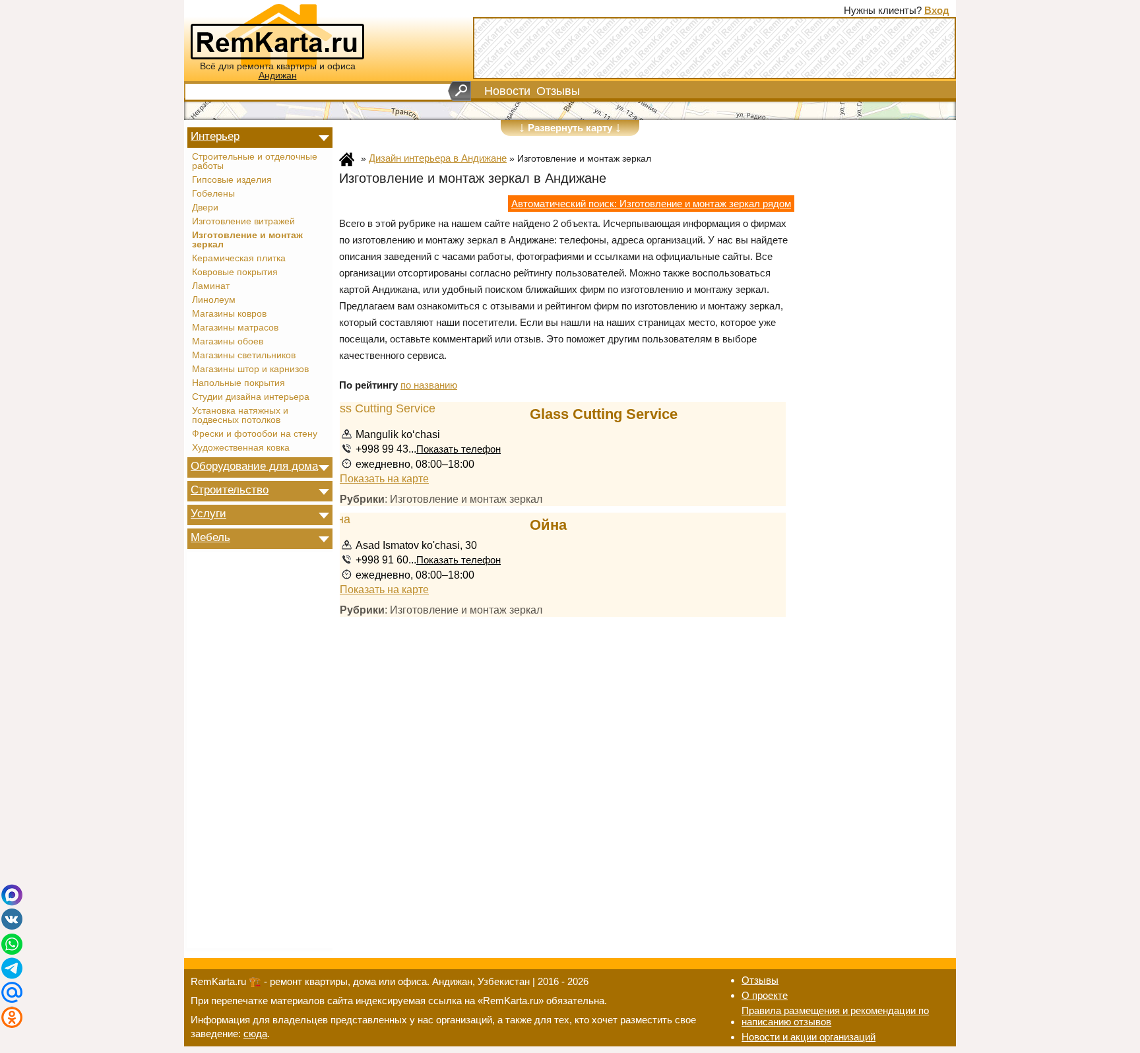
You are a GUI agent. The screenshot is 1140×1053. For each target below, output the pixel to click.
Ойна (548, 525)
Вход (936, 10)
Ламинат (211, 286)
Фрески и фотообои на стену (254, 434)
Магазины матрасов (235, 328)
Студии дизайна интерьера (250, 397)
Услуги (208, 513)
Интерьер (215, 136)
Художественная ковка (241, 448)
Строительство (230, 489)
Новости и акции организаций (808, 1036)
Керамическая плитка (239, 258)
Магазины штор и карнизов (250, 369)
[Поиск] (459, 91)
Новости (507, 91)
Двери (205, 207)
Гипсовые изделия (232, 180)
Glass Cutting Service (604, 414)
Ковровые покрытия (235, 272)
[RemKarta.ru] (277, 34)
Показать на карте (384, 478)
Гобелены (213, 194)
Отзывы (558, 91)
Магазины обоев (227, 341)
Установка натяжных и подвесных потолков (240, 415)
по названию (428, 385)
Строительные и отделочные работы (254, 161)
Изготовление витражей (243, 221)
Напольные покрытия (238, 383)
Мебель (210, 537)
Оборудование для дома (254, 466)
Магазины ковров (229, 314)
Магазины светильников (244, 355)
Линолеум (214, 300)
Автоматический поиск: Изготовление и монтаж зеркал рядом (651, 203)
